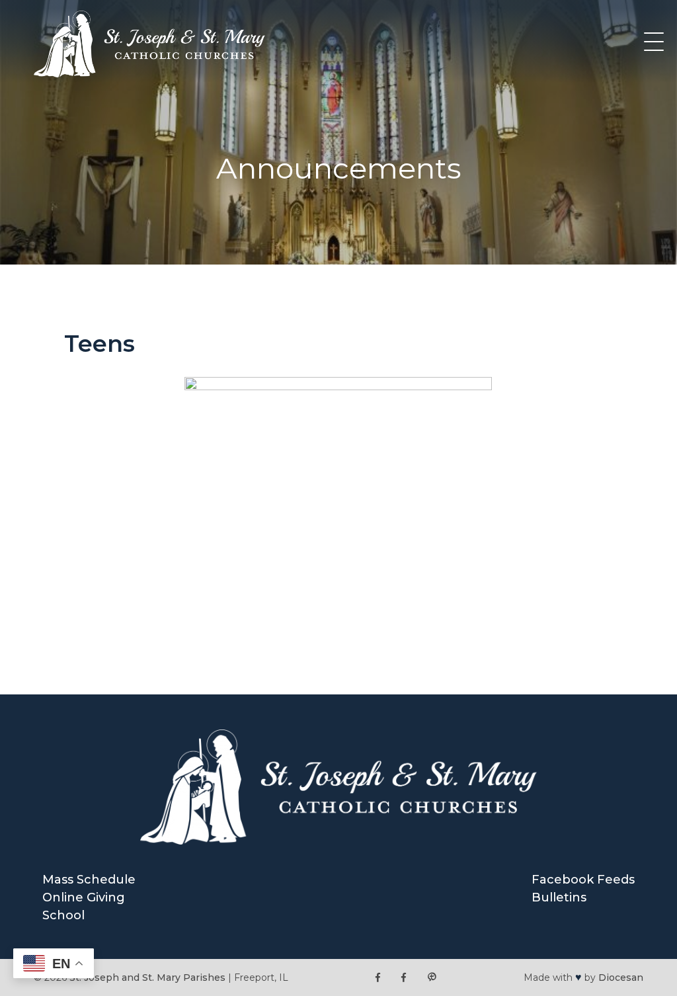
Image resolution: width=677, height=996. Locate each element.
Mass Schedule (89, 879)
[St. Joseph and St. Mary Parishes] (149, 73)
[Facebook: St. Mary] (403, 978)
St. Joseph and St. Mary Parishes (147, 977)
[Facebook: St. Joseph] (378, 978)
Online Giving (83, 897)
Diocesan (620, 977)
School (63, 915)
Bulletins (559, 897)
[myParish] (431, 978)
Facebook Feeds (583, 879)
